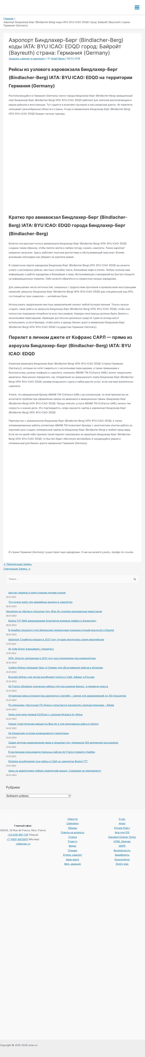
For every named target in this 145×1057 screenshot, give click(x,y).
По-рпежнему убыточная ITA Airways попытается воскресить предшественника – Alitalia (61, 705)
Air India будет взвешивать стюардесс (31, 648)
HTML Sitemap (122, 841)
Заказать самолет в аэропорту (27, 58)
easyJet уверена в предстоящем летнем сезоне (37, 592)
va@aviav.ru (23, 843)
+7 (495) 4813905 (17, 839)
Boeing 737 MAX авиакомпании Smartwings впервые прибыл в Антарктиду (52, 620)
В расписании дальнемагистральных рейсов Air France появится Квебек (51, 752)
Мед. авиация (72, 863)
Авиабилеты (122, 854)
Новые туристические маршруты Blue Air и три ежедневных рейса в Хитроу (53, 723)
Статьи (72, 837)
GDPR (122, 845)
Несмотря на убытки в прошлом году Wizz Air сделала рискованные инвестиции (54, 611)
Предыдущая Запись (18, 564)
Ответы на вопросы (72, 832)
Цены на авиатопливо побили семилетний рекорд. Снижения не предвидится (54, 770)
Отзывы (72, 850)
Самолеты (72, 823)
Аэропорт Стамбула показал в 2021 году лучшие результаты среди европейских (56, 639)
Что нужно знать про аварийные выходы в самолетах (40, 602)
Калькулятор (122, 859)
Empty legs (122, 863)
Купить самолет (72, 854)
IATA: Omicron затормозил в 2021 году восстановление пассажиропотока (52, 658)
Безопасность (122, 850)
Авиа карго (72, 859)
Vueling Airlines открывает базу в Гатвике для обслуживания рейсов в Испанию (55, 667)
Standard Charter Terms (122, 837)
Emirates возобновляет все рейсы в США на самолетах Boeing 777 (48, 761)
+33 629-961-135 (18, 834)
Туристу (72, 841)
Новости (73, 819)
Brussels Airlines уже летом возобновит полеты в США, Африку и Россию (51, 677)
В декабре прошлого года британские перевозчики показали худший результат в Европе (61, 630)
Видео (72, 845)
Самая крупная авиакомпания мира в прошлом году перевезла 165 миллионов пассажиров (63, 742)
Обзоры (72, 828)
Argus (122, 823)
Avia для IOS (122, 832)
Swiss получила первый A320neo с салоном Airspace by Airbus (45, 714)
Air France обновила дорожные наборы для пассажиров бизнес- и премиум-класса (58, 686)
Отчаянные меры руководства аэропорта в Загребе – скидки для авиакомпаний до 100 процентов (67, 695)
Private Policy (122, 828)
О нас (122, 819)
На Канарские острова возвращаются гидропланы (38, 733)
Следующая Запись (17, 568)
